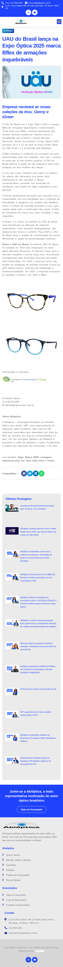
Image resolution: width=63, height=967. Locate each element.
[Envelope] (34, 12)
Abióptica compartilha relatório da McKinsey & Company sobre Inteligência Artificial (38, 738)
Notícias (8, 31)
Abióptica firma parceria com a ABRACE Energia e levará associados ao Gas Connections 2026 (37, 577)
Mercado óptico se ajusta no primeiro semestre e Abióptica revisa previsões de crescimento (38, 646)
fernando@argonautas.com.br (18, 405)
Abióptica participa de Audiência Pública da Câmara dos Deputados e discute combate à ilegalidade (38, 669)
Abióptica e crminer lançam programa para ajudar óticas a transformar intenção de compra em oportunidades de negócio (38, 623)
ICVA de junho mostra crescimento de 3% (38, 689)
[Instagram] (28, 12)
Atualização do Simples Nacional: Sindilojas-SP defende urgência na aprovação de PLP (35, 761)
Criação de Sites (26, 951)
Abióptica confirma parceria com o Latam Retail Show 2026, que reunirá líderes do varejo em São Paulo (38, 531)
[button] (59, 21)
